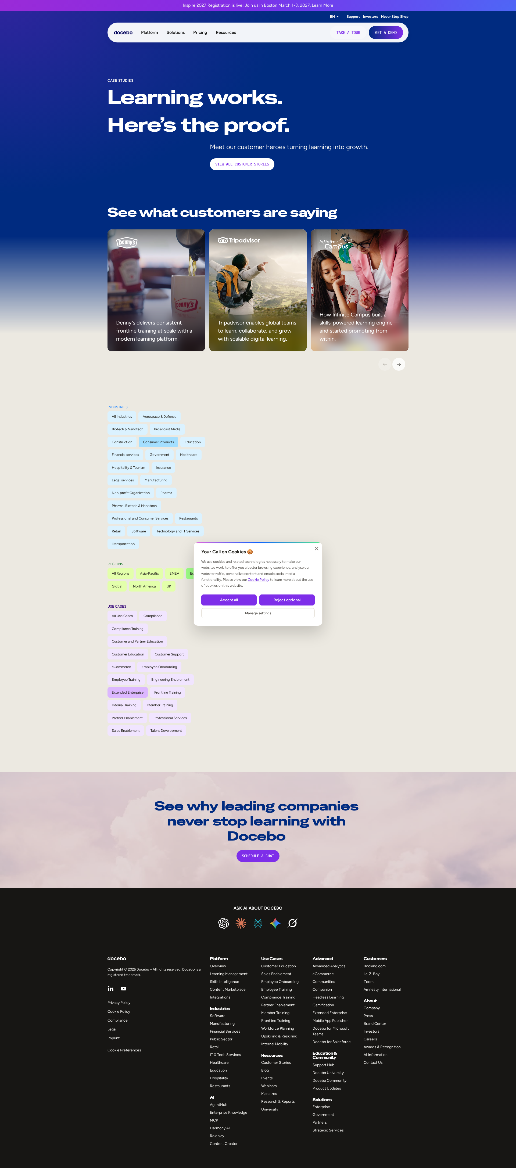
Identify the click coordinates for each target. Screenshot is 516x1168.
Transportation (123, 544)
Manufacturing (156, 480)
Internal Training (124, 705)
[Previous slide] (384, 364)
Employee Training (126, 679)
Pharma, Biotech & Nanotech (134, 506)
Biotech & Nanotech (127, 429)
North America (144, 586)
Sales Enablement (126, 731)
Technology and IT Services (178, 531)
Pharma (166, 493)
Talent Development (166, 731)
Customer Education (128, 654)
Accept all (229, 600)
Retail (116, 531)
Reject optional (287, 600)
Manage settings (258, 613)
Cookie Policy (258, 580)
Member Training (160, 705)
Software (138, 531)
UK (169, 586)
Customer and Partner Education (137, 641)
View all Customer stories (242, 164)
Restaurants (188, 518)
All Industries (122, 416)
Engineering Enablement (170, 679)
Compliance (153, 616)
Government (159, 455)
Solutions (176, 32)
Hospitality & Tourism (128, 468)
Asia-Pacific (149, 573)
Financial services (125, 455)
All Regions (120, 573)
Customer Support (169, 654)
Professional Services (170, 718)
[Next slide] (398, 364)
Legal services (123, 480)
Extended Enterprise (128, 692)
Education (193, 442)
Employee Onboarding (159, 667)
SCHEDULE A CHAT (258, 855)
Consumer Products (158, 442)
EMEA (174, 573)
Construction (122, 442)
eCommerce (121, 667)
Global (117, 586)
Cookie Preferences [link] (124, 1050)
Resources (226, 32)
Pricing (200, 32)
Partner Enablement (127, 718)
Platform (149, 32)
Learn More (322, 5)
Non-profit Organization (131, 493)
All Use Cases (122, 616)
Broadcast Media (167, 429)
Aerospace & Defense (159, 416)
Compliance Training (128, 629)
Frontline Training (167, 692)
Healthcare (188, 455)
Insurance (163, 468)
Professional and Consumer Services (140, 518)
